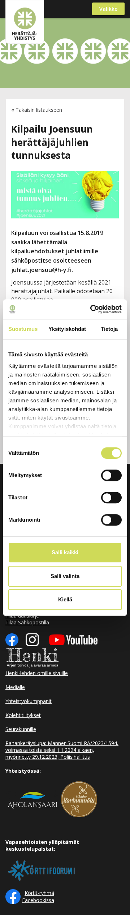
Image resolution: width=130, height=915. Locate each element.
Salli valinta (65, 576)
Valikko (108, 8)
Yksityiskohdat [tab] (67, 329)
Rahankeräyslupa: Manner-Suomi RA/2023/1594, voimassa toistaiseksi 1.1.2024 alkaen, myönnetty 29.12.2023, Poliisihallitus (61, 750)
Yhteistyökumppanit (28, 701)
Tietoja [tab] (109, 329)
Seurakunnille (20, 729)
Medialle (15, 687)
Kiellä (65, 599)
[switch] (111, 475)
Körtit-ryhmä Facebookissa (38, 896)
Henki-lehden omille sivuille (36, 673)
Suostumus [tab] (23, 329)
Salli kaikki (65, 552)
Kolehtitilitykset (23, 715)
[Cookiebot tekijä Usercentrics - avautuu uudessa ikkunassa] (92, 309)
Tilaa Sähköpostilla (27, 622)
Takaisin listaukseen (39, 109)
